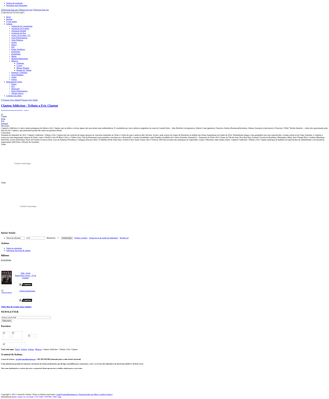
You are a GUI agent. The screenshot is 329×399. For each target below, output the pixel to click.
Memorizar (51, 238)
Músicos (38, 349)
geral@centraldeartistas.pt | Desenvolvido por (75, 394)
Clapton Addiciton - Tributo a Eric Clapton (29, 105)
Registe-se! (124, 238)
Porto (3, 119)
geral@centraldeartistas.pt (25, 359)
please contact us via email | (23, 397)
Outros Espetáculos (27, 291)
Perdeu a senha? (81, 238)
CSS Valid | (39, 397)
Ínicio (17, 349)
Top (59, 397)
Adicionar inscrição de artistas (18, 250)
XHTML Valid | (51, 397)
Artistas (24, 349)
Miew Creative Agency (103, 394)
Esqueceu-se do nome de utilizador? (103, 238)
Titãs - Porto (25, 273)
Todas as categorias (14, 248)
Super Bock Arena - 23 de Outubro (25, 276)
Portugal (4, 123)
